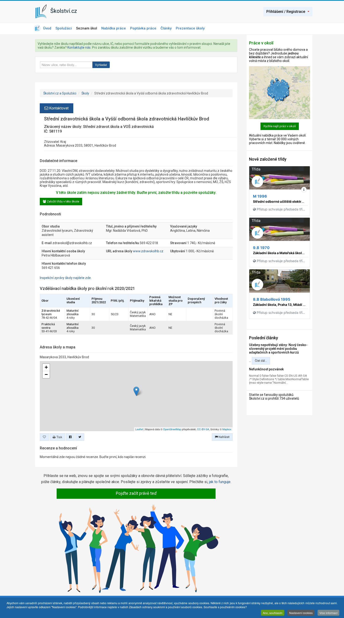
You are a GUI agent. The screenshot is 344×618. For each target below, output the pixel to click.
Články (166, 28)
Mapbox (226, 429)
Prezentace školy (190, 28)
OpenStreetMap (172, 429)
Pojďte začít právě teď (136, 493)
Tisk (58, 437)
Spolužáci (63, 28)
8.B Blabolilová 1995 (271, 299)
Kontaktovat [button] (58, 108)
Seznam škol (86, 28)
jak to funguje (220, 482)
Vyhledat (101, 64)
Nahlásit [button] (224, 437)
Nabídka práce (113, 28)
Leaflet (139, 429)
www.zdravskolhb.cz (148, 251)
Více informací (328, 613)
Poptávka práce (143, 28)
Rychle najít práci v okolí (279, 126)
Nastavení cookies (301, 613)
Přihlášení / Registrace (285, 11)
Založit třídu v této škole (62, 201)
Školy (85, 93)
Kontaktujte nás (79, 47)
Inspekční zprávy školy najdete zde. (65, 278)
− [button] (46, 374)
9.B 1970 (261, 247)
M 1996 (260, 196)
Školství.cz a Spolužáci (59, 93)
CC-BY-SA (203, 429)
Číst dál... (261, 360)
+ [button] (46, 367)
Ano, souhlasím (272, 613)
